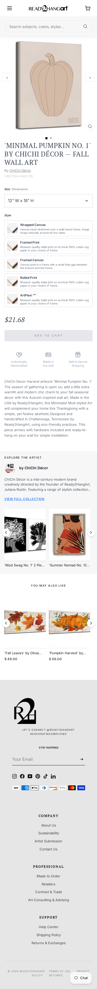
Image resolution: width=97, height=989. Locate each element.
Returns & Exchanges (49, 943)
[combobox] (48, 26)
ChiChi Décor (20, 170)
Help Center (48, 927)
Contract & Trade (48, 892)
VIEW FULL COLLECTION (24, 499)
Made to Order (48, 876)
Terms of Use (60, 971)
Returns (56, 975)
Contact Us (48, 849)
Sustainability (48, 833)
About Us (48, 825)
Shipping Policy (48, 935)
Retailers (48, 884)
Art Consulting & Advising (48, 900)
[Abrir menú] (9, 8)
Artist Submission (48, 841)
